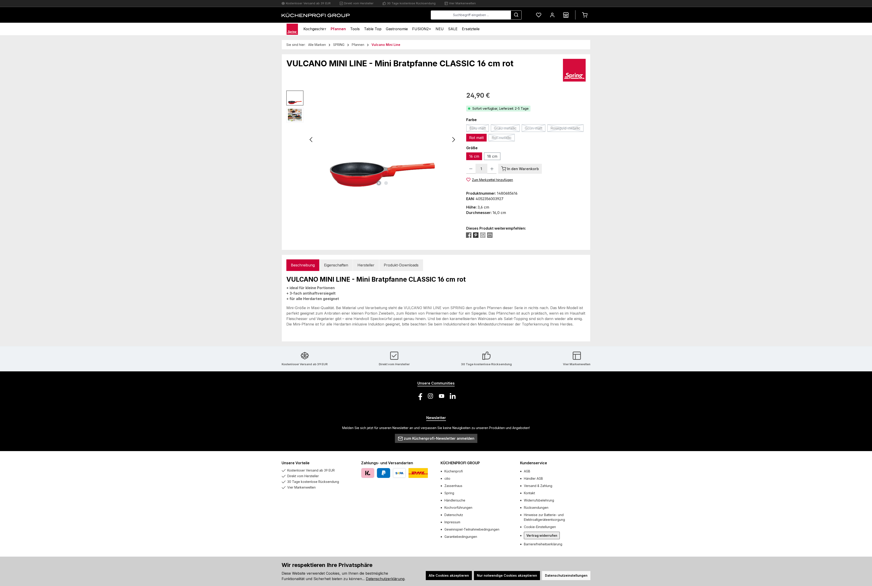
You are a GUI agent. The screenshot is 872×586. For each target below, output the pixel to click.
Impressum (452, 522)
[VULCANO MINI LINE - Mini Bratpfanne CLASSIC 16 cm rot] (382, 139)
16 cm (474, 156)
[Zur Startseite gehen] (316, 15)
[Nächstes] (453, 139)
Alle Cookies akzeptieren (449, 575)
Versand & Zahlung (538, 486)
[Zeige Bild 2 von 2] (386, 183)
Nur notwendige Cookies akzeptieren (507, 575)
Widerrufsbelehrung (539, 500)
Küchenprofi (453, 471)
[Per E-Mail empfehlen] (489, 235)
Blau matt (479, 129)
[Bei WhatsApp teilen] (482, 235)
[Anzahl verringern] (471, 169)
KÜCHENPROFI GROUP (460, 463)
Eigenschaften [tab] (336, 265)
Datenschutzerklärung (385, 578)
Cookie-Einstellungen (540, 527)
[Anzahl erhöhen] (492, 169)
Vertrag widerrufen (541, 535)
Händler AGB (533, 478)
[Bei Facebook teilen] (468, 235)
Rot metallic (503, 138)
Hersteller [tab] (365, 265)
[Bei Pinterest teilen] (475, 235)
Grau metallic (507, 129)
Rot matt (476, 137)
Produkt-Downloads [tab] (401, 265)
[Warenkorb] (584, 15)
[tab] (302, 265)
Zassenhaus (453, 486)
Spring (449, 493)
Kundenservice (533, 463)
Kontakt (529, 493)
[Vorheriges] (311, 139)
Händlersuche (454, 500)
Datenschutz (453, 515)
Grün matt (535, 129)
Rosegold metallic (567, 129)
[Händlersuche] (566, 15)
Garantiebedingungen (460, 537)
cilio (447, 478)
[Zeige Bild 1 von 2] (379, 183)
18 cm (492, 156)
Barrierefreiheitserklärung (543, 544)
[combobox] (471, 15)
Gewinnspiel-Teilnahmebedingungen (471, 529)
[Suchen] (516, 15)
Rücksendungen (536, 507)
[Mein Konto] (552, 15)
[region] (372, 139)
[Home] (292, 29)
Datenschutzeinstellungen (566, 575)
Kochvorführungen (458, 507)
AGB (527, 471)
